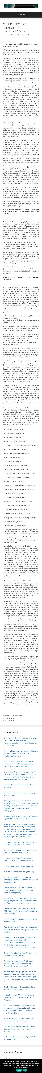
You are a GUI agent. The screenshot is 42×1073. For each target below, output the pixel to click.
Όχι (25, 1070)
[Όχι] (40, 1066)
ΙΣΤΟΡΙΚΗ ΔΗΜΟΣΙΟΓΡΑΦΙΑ (14, 716)
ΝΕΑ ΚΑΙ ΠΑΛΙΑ (10, 718)
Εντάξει (19, 1070)
